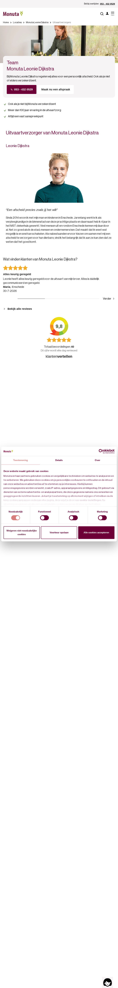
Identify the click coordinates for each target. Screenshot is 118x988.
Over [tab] (97, 460)
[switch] (44, 517)
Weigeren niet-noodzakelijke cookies (21, 532)
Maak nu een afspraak (55, 89)
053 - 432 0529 (107, 4)
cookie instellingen (90, 500)
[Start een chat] (107, 982)
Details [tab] (59, 460)
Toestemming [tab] (20, 460)
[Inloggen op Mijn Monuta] (107, 13)
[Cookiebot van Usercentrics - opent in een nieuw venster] (101, 451)
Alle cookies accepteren (96, 532)
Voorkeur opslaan (59, 532)
